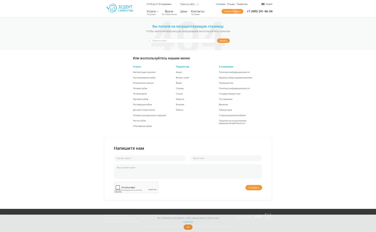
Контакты (197, 11)
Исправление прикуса (143, 83)
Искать (223, 41)
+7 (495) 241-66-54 (259, 11)
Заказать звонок (232, 11)
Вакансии (223, 104)
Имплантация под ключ (144, 72)
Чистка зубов (139, 121)
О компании (226, 66)
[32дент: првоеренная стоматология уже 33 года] (120, 8)
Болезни (180, 104)
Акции (179, 72)
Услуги (151, 11)
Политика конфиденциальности (234, 72)
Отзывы (231, 4)
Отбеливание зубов (142, 126)
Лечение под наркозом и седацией (149, 115)
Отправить (254, 187)
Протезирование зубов (144, 77)
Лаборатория (225, 110)
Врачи (169, 11)
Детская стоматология (144, 110)
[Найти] (197, 4)
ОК (188, 227)
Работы (179, 110)
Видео (179, 83)
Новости (180, 99)
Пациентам (242, 4)
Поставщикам (225, 99)
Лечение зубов (140, 88)
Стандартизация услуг (230, 94)
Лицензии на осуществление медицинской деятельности (232, 122)
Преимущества (226, 83)
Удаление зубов (140, 99)
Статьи (179, 94)
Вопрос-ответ (182, 77)
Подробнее (188, 222)
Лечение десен (140, 94)
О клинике (220, 4)
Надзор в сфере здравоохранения (235, 77)
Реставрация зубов (142, 104)
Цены (183, 11)
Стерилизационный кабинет (232, 115)
